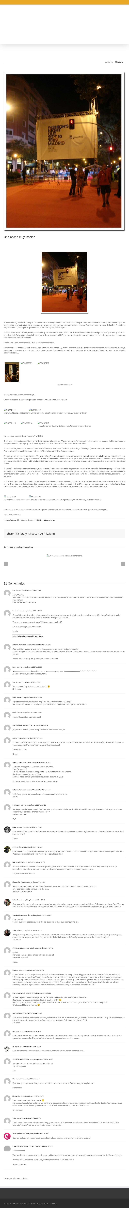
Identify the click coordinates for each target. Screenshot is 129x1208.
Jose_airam (87, 456)
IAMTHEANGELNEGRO (20, 948)
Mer (13, 1079)
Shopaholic (53, 458)
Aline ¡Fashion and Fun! (20, 1146)
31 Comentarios (49, 520)
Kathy (14, 930)
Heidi (30, 461)
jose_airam (16, 862)
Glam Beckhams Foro (19, 915)
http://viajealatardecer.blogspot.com (28, 636)
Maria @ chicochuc (18, 1134)
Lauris (14, 611)
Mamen (61, 456)
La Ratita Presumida (12, 520)
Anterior (109, 62)
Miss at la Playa (41, 461)
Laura (42, 458)
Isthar (14, 1118)
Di (13, 1046)
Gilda (14, 827)
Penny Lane (16, 805)
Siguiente (119, 62)
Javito (14, 1013)
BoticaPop (16, 900)
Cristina (53, 456)
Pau (13, 590)
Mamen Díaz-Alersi (18, 993)
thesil (14, 713)
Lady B (100, 456)
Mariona (15, 970)
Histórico (39, 520)
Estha (14, 667)
